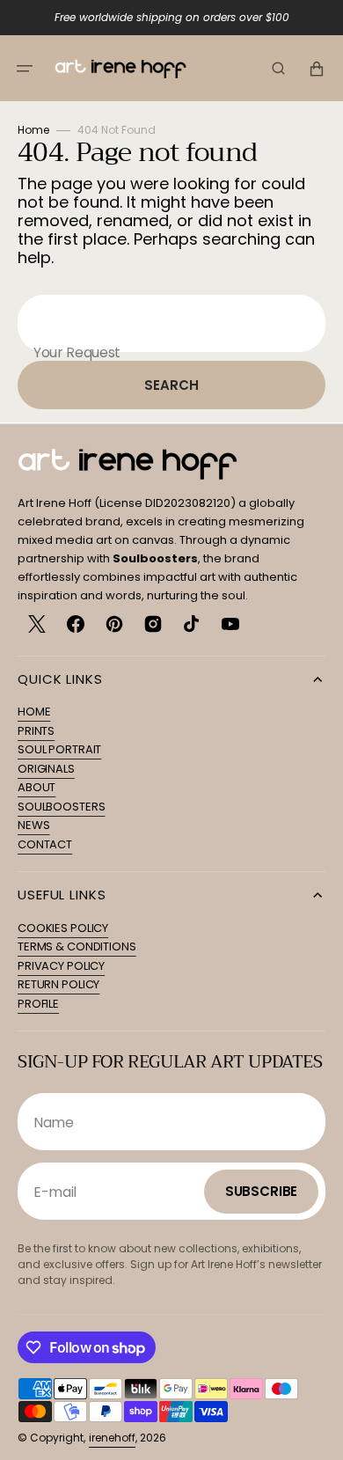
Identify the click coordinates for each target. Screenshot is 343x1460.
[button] (24, 68)
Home (33, 129)
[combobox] (171, 323)
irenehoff (112, 1437)
